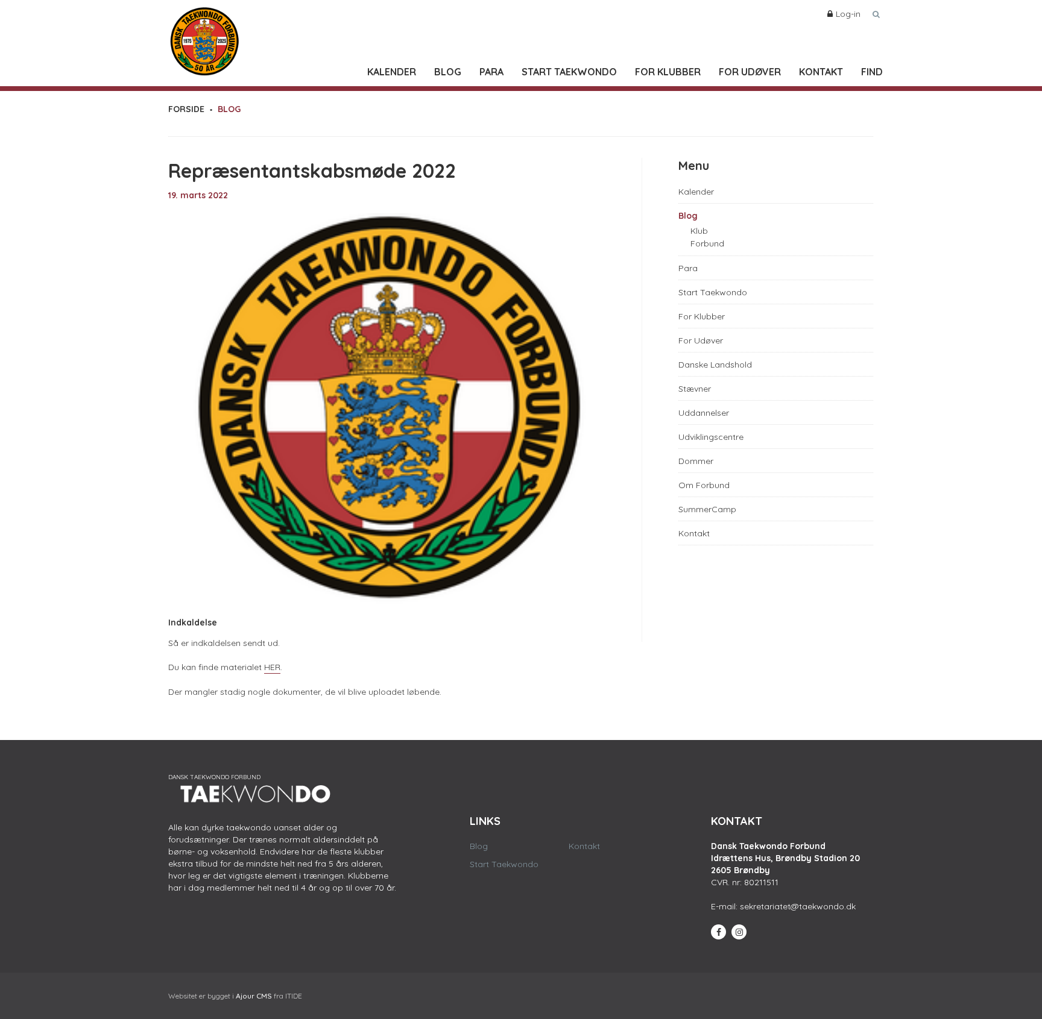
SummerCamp (707, 509)
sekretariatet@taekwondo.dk (798, 906)
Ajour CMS (254, 995)
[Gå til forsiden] (204, 38)
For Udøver (750, 72)
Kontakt (821, 72)
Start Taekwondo (569, 72)
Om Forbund (704, 485)
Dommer (695, 461)
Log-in (848, 13)
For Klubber (668, 72)
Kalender (391, 72)
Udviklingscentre (711, 436)
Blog (447, 72)
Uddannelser (703, 412)
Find (872, 72)
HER (272, 667)
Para (491, 72)
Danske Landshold (715, 364)
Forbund (707, 243)
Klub (699, 230)
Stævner (694, 388)
